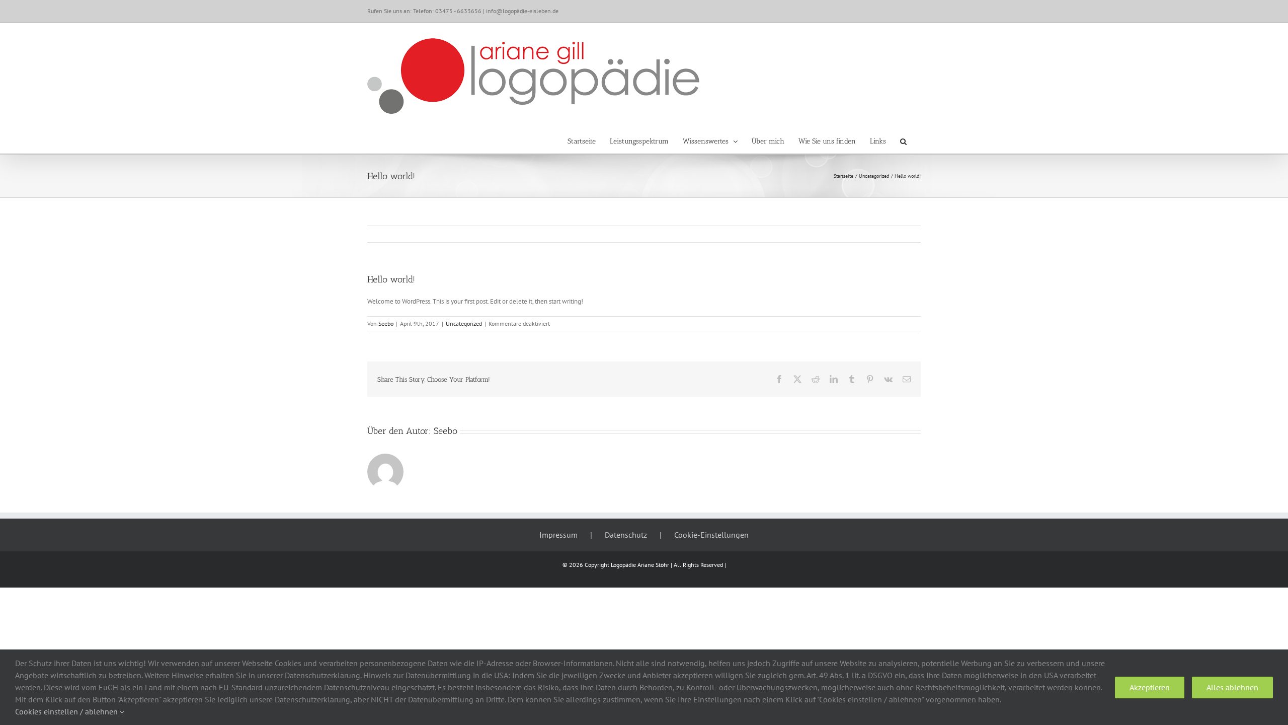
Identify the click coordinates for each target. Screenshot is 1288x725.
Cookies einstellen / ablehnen (67, 711)
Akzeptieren (1150, 687)
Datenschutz (626, 535)
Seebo (385, 323)
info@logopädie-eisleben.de (522, 11)
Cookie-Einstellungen (711, 535)
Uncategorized (464, 323)
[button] (903, 141)
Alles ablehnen (1232, 687)
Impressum (558, 535)
